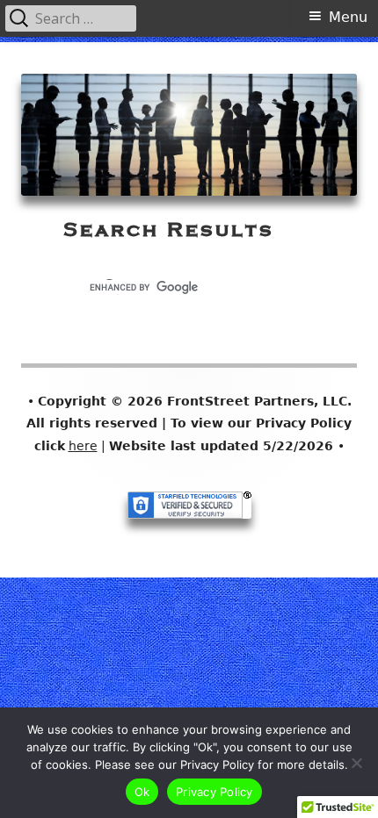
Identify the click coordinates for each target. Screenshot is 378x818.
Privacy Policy (214, 792)
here (83, 446)
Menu (348, 17)
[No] (356, 762)
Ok (142, 792)
